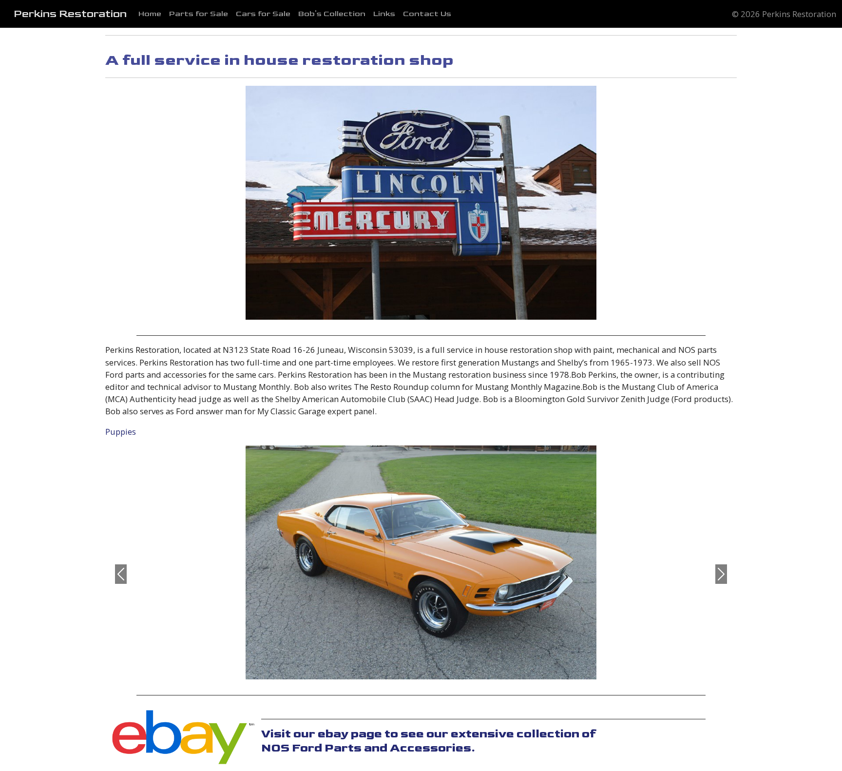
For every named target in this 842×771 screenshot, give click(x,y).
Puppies (120, 431)
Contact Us (427, 14)
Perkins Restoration (70, 14)
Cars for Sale (263, 14)
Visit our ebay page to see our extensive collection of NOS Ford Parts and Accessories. (428, 741)
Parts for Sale (198, 14)
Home (149, 14)
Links (384, 14)
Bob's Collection (331, 14)
